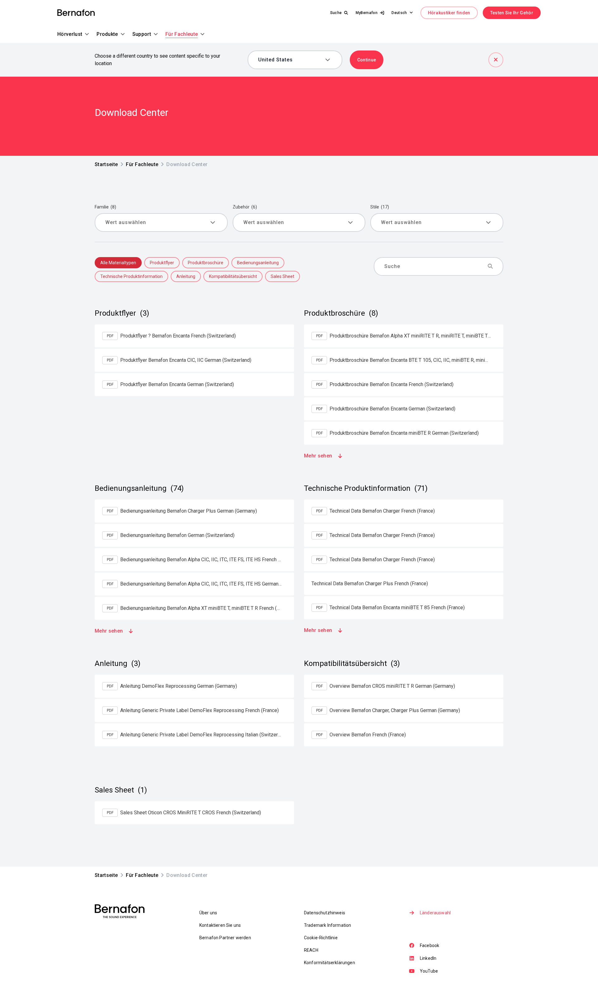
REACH (311, 950)
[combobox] (290, 60)
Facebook (429, 945)
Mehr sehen (318, 456)
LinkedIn (428, 958)
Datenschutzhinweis (324, 912)
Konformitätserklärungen (329, 962)
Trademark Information (327, 925)
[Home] (76, 13)
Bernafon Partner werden (225, 937)
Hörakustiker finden (449, 12)
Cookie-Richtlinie (321, 937)
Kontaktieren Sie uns (220, 925)
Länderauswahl (435, 912)
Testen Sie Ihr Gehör (511, 12)
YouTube (429, 971)
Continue (366, 59)
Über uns (208, 912)
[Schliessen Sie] (495, 59)
